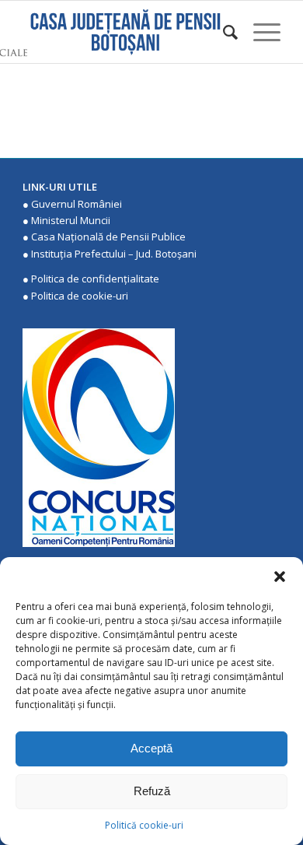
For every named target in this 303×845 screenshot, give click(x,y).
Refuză (152, 791)
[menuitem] (222, 32)
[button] (279, 576)
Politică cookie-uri (144, 825)
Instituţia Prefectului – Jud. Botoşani (114, 254)
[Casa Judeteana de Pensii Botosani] (125, 32)
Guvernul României (76, 204)
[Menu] (259, 32)
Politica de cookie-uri (79, 296)
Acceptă (151, 748)
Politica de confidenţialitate (95, 279)
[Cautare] (222, 32)
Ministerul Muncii (70, 220)
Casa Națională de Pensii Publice (108, 237)
